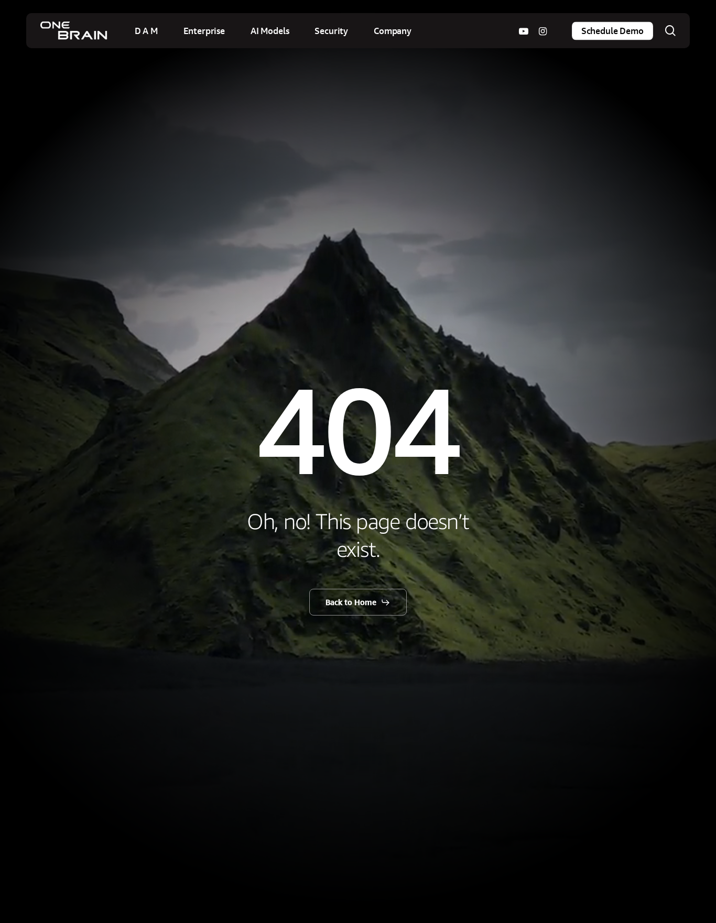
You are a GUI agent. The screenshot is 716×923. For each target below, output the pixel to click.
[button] (358, 602)
